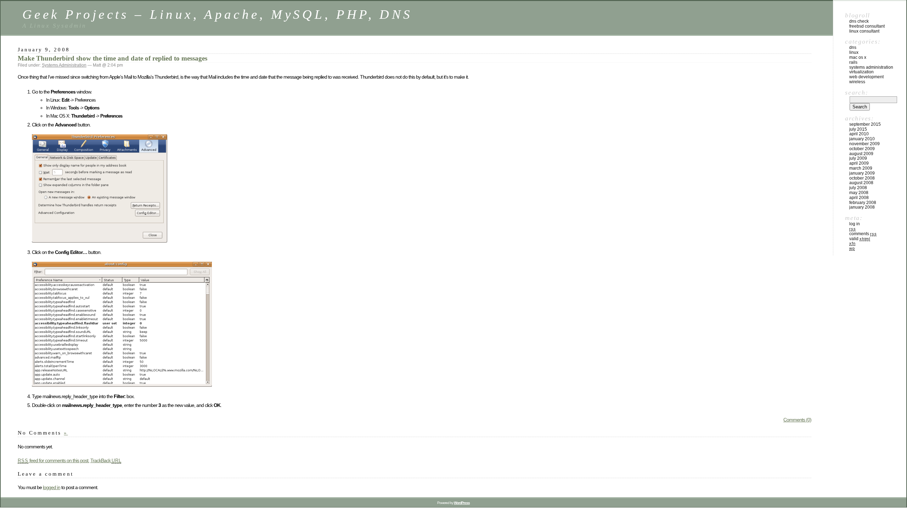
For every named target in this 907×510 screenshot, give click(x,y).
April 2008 (859, 197)
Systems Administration (64, 65)
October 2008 (862, 178)
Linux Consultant (864, 31)
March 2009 (860, 168)
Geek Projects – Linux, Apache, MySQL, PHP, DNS (217, 14)
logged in (51, 487)
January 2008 (862, 207)
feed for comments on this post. (53, 460)
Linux (853, 52)
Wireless (857, 81)
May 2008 (858, 192)
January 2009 (862, 173)
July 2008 (858, 187)
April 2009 (859, 163)
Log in (854, 223)
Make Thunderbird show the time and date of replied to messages (112, 58)
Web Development (866, 76)
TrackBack (106, 460)
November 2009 (864, 143)
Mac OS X (857, 57)
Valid (859, 238)
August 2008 (861, 182)
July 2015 (858, 129)
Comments (863, 233)
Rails (853, 62)
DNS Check (859, 21)
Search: (856, 92)
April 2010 (859, 133)
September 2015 (865, 124)
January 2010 (862, 138)
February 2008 (862, 202)
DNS (852, 47)
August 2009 (861, 153)
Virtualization (861, 71)
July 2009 (858, 158)
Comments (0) (797, 420)
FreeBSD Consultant (867, 26)
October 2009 (862, 148)
